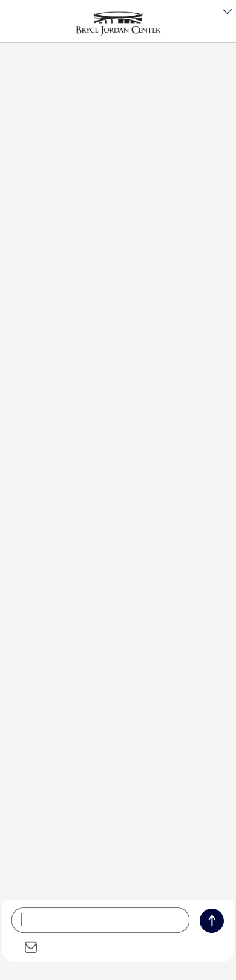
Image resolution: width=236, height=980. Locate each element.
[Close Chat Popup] (227, 12)
